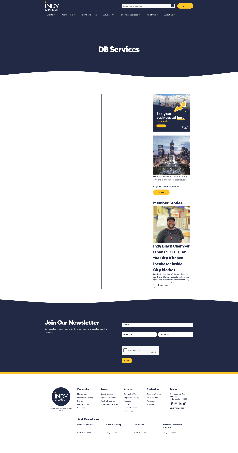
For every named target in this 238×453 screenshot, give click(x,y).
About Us (168, 15)
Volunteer (151, 404)
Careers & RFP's (130, 394)
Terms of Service (130, 408)
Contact (127, 404)
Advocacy (108, 15)
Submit (161, 192)
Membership (67, 15)
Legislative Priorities (108, 398)
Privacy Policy (129, 411)
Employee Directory (131, 398)
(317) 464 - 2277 (112, 433)
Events (50, 15)
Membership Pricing (85, 398)
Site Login (81, 408)
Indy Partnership (89, 15)
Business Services (129, 15)
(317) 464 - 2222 (84, 433)
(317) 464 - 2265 (141, 433)
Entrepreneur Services (109, 404)
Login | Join (185, 6)
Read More (163, 285)
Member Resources (108, 401)
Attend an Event (153, 398)
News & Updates (107, 394)
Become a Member (154, 394)
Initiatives (151, 15)
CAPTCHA (126, 343)
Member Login (83, 404)
